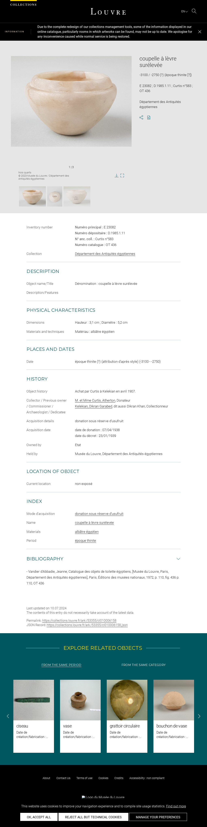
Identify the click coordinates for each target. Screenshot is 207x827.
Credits (118, 778)
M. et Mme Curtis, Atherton (95, 400)
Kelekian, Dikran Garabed (93, 406)
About (46, 778)
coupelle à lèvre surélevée (94, 523)
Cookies (103, 778)
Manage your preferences (158, 817)
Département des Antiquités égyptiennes (105, 254)
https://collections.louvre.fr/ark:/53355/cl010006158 (79, 620)
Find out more (176, 806)
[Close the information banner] (199, 31)
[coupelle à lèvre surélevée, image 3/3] (77, 196)
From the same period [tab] (61, 665)
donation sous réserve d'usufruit (99, 514)
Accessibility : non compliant (147, 778)
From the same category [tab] (143, 665)
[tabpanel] (103, 716)
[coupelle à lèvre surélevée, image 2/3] (54, 196)
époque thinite (85, 541)
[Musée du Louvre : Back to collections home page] (108, 11)
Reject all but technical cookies (93, 817)
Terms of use (84, 778)
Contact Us (63, 778)
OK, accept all (39, 817)
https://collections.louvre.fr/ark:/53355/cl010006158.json (87, 625)
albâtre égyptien (87, 532)
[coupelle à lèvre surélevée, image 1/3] (32, 196)
